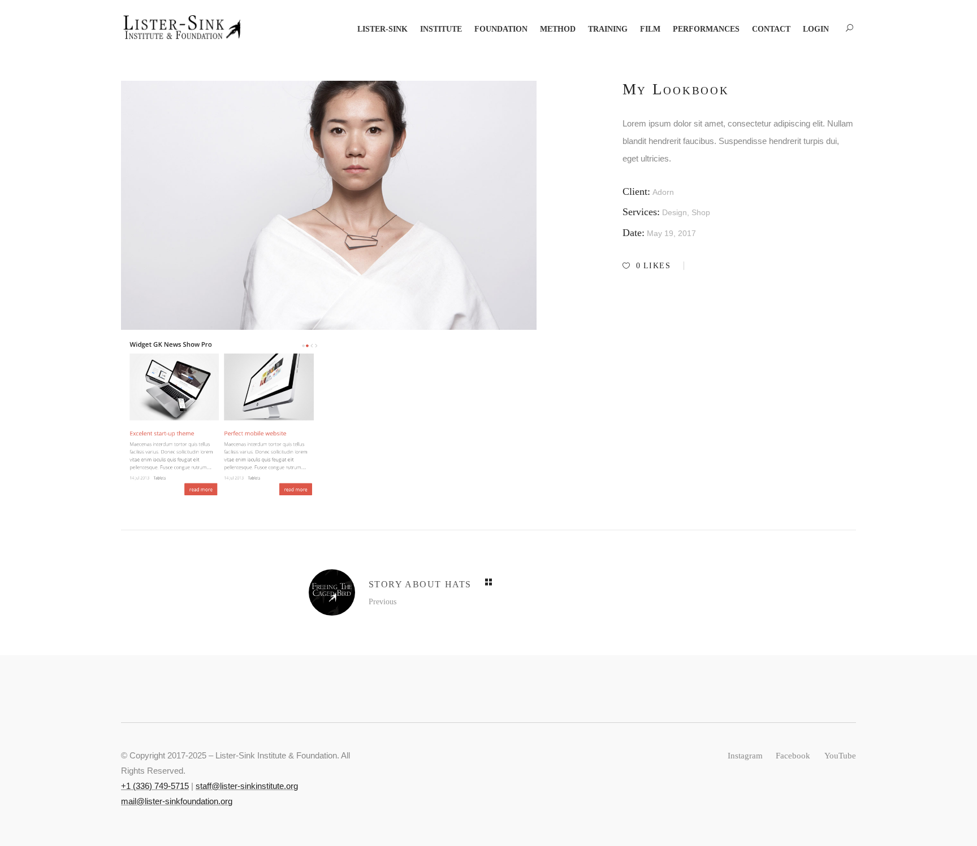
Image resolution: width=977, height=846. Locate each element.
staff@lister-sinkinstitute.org (247, 786)
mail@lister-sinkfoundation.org (176, 801)
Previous (382, 602)
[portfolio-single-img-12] (329, 205)
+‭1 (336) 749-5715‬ (155, 786)
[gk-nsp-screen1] (223, 418)
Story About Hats (420, 584)
